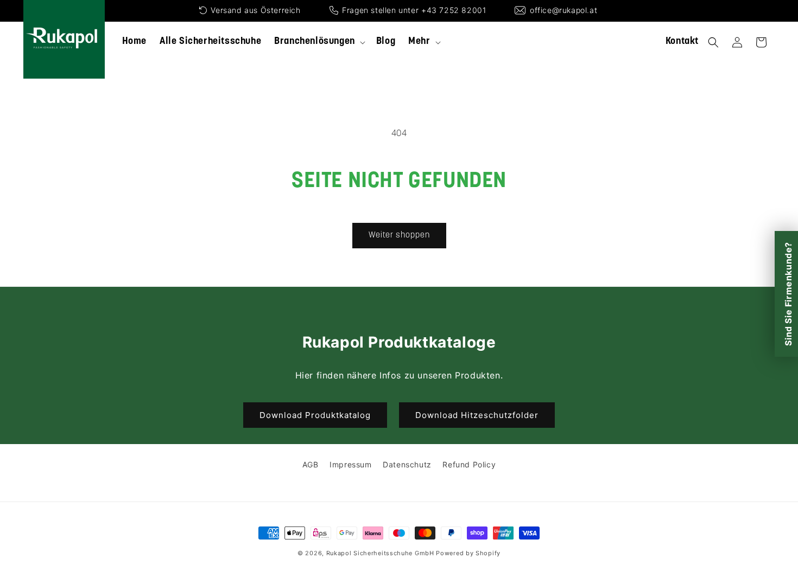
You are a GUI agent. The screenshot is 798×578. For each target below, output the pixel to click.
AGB (310, 464)
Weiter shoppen (399, 236)
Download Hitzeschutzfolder (477, 415)
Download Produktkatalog (315, 415)
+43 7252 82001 (453, 10)
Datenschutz (407, 464)
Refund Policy (469, 464)
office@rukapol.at (563, 10)
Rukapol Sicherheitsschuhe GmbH (380, 553)
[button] (319, 42)
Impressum (350, 464)
